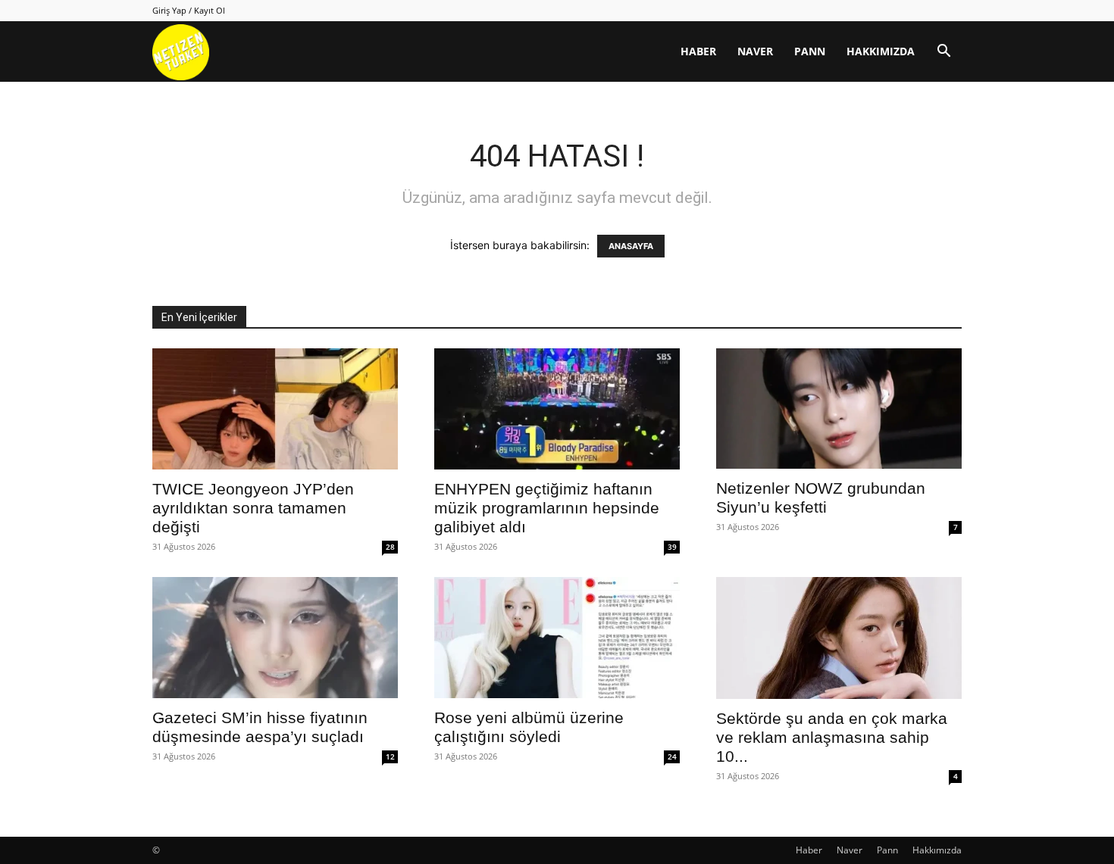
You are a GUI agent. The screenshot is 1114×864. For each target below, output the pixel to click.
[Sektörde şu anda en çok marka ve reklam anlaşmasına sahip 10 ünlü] (839, 638)
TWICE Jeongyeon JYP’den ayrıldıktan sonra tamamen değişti (253, 507)
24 (672, 756)
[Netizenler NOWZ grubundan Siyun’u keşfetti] (839, 408)
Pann (809, 51)
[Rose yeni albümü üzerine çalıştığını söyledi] (557, 637)
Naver (755, 51)
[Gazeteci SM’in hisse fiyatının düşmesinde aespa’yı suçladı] (275, 637)
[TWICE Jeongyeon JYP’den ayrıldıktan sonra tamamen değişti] (275, 408)
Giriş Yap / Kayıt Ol (188, 10)
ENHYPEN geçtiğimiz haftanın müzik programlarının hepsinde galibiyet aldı (546, 507)
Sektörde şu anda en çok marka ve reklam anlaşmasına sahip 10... (831, 737)
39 (672, 546)
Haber (698, 51)
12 (390, 756)
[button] (943, 52)
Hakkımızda (880, 51)
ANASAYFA (631, 246)
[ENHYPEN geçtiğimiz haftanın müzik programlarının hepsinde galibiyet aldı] (557, 408)
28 (390, 546)
